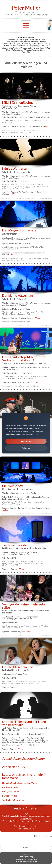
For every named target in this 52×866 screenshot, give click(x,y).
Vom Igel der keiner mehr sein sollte (23, 605)
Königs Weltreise (14, 168)
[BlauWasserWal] (26, 470)
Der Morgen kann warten (20, 230)
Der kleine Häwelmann (18, 295)
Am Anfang (7, 787)
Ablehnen (26, 448)
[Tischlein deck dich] (26, 529)
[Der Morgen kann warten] (26, 214)
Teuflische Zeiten (10, 800)
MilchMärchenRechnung (19, 102)
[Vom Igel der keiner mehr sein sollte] (26, 588)
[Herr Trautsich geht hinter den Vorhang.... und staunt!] (26, 341)
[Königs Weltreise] (26, 152)
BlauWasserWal (13, 486)
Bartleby (6, 795)
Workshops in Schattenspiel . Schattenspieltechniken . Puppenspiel (26, 817)
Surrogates (7, 791)
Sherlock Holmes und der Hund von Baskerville (24, 723)
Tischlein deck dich (15, 545)
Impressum (18, 861)
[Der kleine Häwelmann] (26, 279)
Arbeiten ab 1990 (14, 767)
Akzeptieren (26, 441)
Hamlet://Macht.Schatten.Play (16, 783)
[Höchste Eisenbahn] (26, 405)
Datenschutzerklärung (30, 861)
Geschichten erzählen (17, 667)
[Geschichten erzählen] (26, 651)
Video (13, 194)
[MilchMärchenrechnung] (26, 86)
